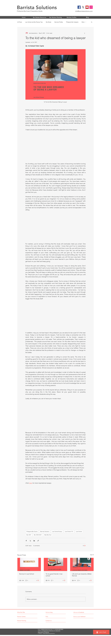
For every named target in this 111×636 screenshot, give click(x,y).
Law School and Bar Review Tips (34, 22)
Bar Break (48, 22)
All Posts (19, 22)
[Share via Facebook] (26, 540)
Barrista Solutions (37, 7)
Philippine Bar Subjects (72, 22)
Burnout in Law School (26, 574)
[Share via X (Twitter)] (30, 540)
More (83, 22)
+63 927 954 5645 (59, 629)
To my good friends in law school (54, 575)
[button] (91, 22)
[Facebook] (79, 7)
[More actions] (85, 33)
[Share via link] (38, 540)
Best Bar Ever (48, 535)
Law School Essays (57, 531)
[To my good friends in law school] (55, 564)
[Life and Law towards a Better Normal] (82, 564)
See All (92, 554)
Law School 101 (69, 531)
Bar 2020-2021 (38, 535)
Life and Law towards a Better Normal (82, 575)
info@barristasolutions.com (84, 11)
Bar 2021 (28, 535)
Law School (79, 531)
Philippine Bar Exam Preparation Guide (29, 11)
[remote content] (55, 146)
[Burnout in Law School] (29, 564)
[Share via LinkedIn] (34, 540)
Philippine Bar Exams (32, 531)
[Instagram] (91, 7)
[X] (83, 7)
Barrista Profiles (59, 22)
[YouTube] (87, 7)
